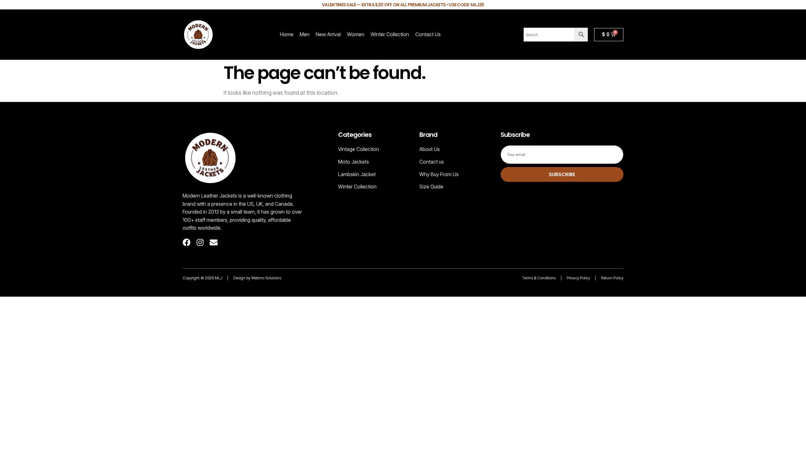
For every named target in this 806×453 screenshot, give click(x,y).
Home (286, 34)
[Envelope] (214, 242)
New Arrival (328, 34)
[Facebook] (186, 242)
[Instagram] (200, 242)
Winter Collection (390, 34)
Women (355, 34)
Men (304, 34)
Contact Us (428, 34)
